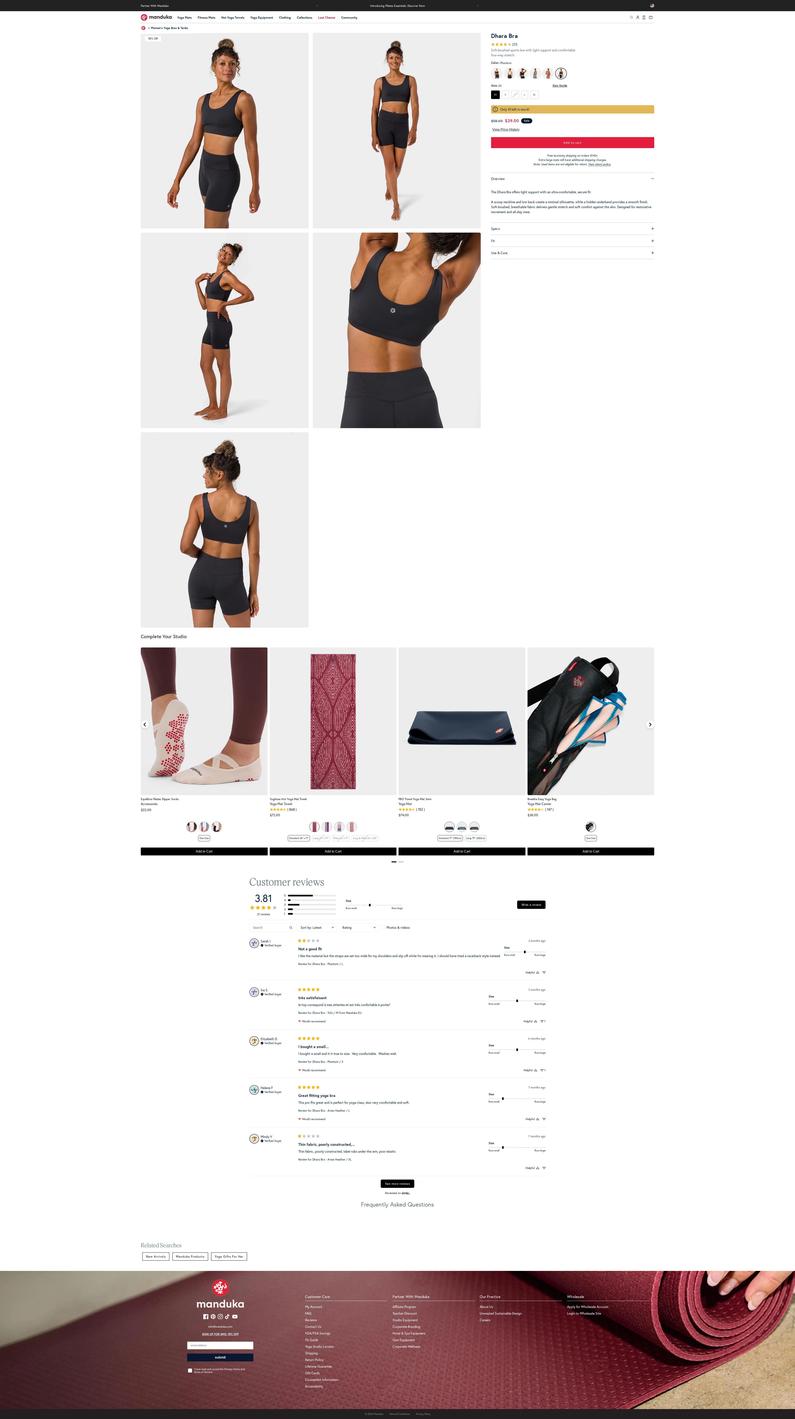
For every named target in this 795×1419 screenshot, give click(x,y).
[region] (397, 753)
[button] (317, 6)
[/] (156, 17)
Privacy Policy (423, 1413)
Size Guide (560, 85)
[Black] (216, 827)
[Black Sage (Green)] (462, 827)
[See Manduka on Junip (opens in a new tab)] (406, 1193)
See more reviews (397, 1183)
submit (220, 1357)
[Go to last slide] (145, 724)
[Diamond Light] (314, 827)
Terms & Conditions (399, 1413)
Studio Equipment (405, 1320)
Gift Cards (312, 1373)
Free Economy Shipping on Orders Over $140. (397, 6)
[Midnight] (449, 827)
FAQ (308, 1313)
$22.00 (146, 810)
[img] (271, 945)
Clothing (285, 17)
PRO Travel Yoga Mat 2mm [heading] (415, 799)
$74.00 (404, 815)
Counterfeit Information (321, 1379)
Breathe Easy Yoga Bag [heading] (542, 799)
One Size (204, 838)
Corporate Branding (406, 1326)
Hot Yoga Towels (232, 17)
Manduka (378, 1413)
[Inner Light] (327, 827)
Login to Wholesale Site (584, 1313)
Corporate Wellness (406, 1346)
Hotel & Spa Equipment (409, 1333)
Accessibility (314, 1386)
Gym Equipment (404, 1340)
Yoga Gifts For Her (229, 1256)
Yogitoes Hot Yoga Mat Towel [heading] (288, 799)
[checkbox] (400, 927)
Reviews (311, 1320)
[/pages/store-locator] (644, 17)
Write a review (531, 904)
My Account (313, 1306)
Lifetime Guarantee (318, 1366)
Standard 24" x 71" (299, 838)
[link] (504, 44)
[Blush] (204, 827)
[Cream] (192, 827)
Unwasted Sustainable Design (501, 1313)
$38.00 (533, 815)
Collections (304, 17)
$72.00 (275, 815)
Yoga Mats (184, 17)
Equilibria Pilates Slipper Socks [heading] (160, 799)
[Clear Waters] (339, 827)
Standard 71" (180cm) (450, 838)
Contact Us (313, 1326)
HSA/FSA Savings (317, 1333)
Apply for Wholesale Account (587, 1306)
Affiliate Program (404, 1306)
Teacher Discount (405, 1313)
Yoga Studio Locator (319, 1346)
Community (349, 17)
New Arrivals (156, 1256)
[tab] (393, 861)
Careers (485, 1320)
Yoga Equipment (261, 17)
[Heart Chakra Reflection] (352, 827)
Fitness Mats (206, 17)
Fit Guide (311, 1340)
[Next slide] (650, 724)
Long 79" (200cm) (475, 838)
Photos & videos (398, 927)
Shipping (311, 1353)
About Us (486, 1306)
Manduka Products (190, 1256)
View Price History (505, 129)
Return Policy (314, 1359)
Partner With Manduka (155, 6)
